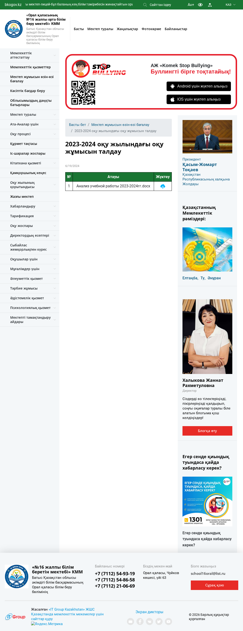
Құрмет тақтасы (23, 143)
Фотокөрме (151, 29)
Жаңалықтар (127, 29)
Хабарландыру (22, 206)
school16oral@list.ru (208, 573)
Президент (191, 159)
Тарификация (22, 216)
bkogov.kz (13, 4)
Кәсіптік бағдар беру (27, 90)
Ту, (203, 278)
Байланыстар (176, 29)
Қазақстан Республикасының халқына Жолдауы (206, 179)
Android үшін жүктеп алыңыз (202, 86)
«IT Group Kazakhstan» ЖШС (72, 609)
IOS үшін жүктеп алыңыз (198, 99)
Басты (79, 29)
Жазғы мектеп (22, 196)
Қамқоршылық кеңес (28, 172)
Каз (228, 4)
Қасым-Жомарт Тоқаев (199, 166)
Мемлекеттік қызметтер (30, 67)
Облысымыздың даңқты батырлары (30, 102)
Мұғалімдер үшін (24, 269)
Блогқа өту (207, 430)
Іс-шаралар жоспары (27, 153)
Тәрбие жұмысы (23, 288)
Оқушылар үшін (23, 259)
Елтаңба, (190, 278)
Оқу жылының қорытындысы (22, 184)
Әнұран (214, 278)
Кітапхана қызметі (25, 163)
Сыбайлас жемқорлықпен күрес (28, 247)
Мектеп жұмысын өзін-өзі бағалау (32, 78)
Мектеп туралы (100, 29)
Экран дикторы (149, 612)
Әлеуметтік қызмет (26, 278)
